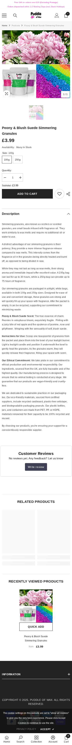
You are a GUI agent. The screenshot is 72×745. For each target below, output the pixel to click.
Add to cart (27, 193)
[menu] (4, 15)
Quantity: (7, 170)
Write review (36, 466)
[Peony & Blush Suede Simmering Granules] (36, 605)
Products (16, 25)
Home (4, 25)
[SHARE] (67, 194)
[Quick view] (49, 600)
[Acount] (57, 15)
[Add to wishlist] (49, 593)
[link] (59, 194)
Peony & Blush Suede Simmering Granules (36, 638)
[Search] (15, 15)
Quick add (36, 626)
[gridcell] (36, 267)
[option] (36, 64)
